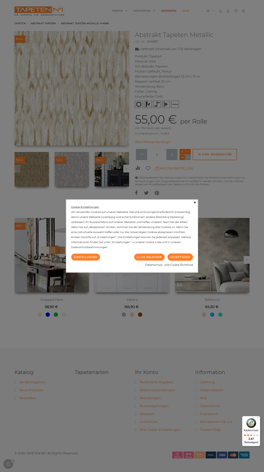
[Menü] (257, 418)
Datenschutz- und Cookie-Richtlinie (169, 265)
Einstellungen (85, 256)
